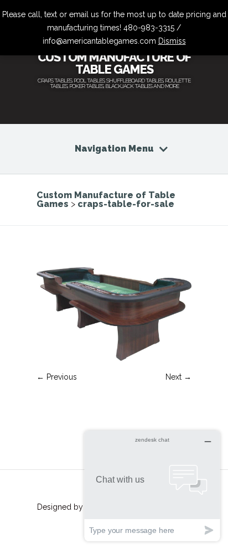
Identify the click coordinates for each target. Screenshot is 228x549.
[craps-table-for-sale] (114, 358)
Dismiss (172, 41)
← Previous (57, 376)
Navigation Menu (114, 148)
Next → (178, 376)
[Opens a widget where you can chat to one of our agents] (152, 485)
